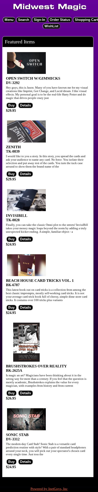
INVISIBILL (16, 215)
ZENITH (13, 147)
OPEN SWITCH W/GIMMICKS (33, 78)
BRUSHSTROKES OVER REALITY (36, 366)
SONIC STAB (17, 435)
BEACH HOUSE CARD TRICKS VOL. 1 (40, 280)
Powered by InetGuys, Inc (49, 489)
